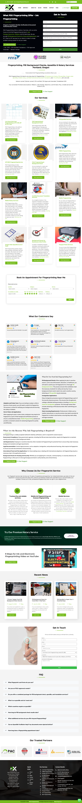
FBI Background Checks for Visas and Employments (22, 36)
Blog (22, 604)
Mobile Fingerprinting (65, 198)
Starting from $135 (43, 134)
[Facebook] (50, 2)
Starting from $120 (44, 174)
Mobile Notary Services (11, 200)
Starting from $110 (9, 174)
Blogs (39, 7)
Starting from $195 (71, 131)
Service (53, 286)
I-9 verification (57, 78)
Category (32, 286)
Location (10, 286)
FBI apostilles (61, 76)
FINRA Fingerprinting (65, 151)
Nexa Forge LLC (58, 801)
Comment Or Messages (47, 659)
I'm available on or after (13, 291)
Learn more (11, 615)
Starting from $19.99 (64, 256)
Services (25, 7)
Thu (32, 291)
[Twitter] (52, 2)
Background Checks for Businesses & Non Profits (39, 241)
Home (19, 7)
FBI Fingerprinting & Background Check (37, 122)
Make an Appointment (71, 536)
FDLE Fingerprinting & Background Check (38, 162)
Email (43, 642)
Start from (41, 291)
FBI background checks (51, 76)
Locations (44, 654)
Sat (36, 291)
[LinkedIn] (55, 2)
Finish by (48, 291)
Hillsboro (17, 34)
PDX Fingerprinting (34, 801)
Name (43, 638)
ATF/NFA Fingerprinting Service (14, 162)
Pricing (45, 7)
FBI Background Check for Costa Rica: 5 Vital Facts (39, 600)
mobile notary (22, 78)
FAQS (57, 7)
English (69, 1)
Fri (34, 291)
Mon (25, 291)
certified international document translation (38, 78)
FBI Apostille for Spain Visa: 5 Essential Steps (65, 600)
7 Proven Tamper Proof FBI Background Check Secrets (14, 600)
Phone (43, 646)
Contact (51, 7)
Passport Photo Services (66, 244)
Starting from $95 (63, 162)
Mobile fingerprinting (27, 418)
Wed (30, 291)
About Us (33, 7)
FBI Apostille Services (65, 119)
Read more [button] (9, 352)
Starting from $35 (14, 136)
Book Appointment (11, 139)
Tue (27, 291)
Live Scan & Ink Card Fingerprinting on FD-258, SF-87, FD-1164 (13, 123)
